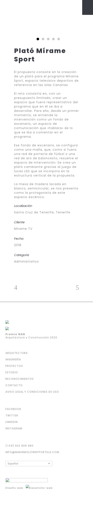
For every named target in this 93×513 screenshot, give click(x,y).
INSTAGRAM (13, 428)
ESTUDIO (11, 372)
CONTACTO (14, 385)
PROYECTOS (14, 366)
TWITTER (11, 415)
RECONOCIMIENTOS (19, 379)
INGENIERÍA (13, 359)
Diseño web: (15, 488)
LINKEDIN (11, 422)
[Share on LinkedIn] (27, 273)
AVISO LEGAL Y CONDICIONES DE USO (32, 392)
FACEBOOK (13, 409)
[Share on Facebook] (15, 273)
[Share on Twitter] (21, 273)
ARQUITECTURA (16, 353)
